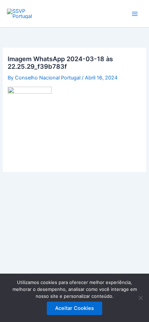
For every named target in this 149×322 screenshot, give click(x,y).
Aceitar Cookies (74, 308)
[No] (140, 297)
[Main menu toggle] (135, 14)
